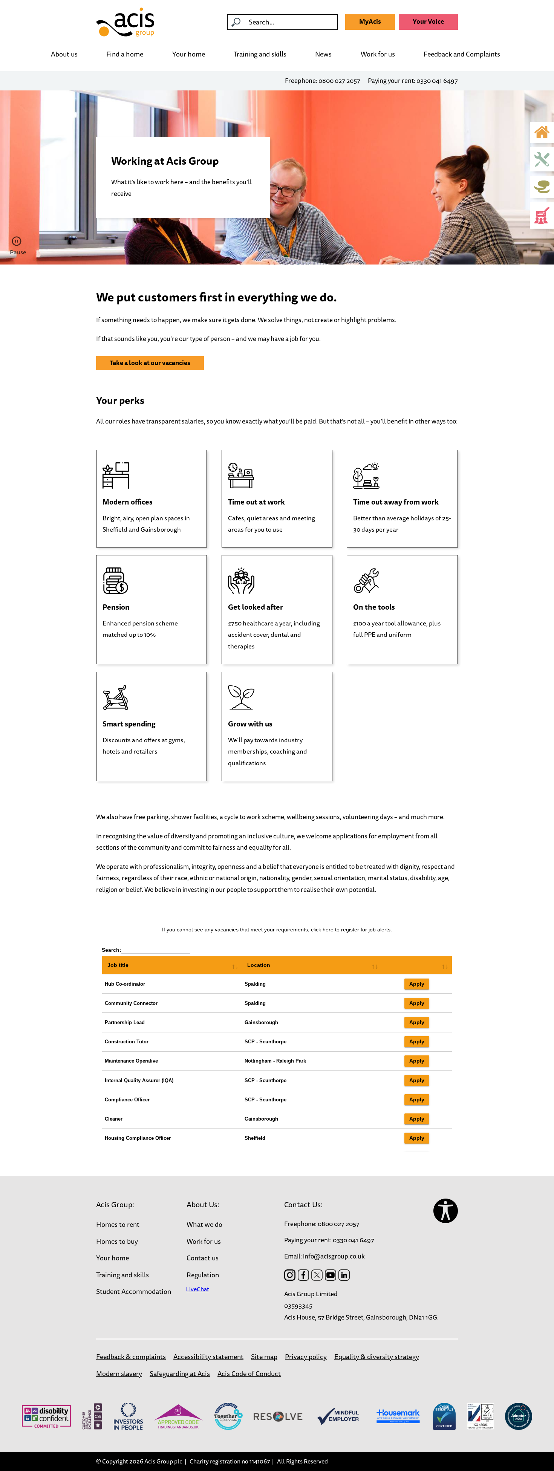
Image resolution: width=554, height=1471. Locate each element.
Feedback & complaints (131, 1356)
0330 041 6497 (437, 80)
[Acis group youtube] (330, 1275)
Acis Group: (115, 1204)
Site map (264, 1356)
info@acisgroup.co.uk (334, 1256)
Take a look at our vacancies (150, 363)
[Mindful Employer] (338, 1416)
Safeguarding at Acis (180, 1373)
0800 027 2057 (339, 80)
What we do (204, 1224)
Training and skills (260, 54)
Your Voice (428, 21)
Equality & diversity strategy (376, 1356)
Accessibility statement (208, 1356)
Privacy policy (306, 1356)
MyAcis (370, 21)
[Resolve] (278, 1416)
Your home (188, 54)
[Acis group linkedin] (344, 1275)
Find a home (124, 54)
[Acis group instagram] (289, 1275)
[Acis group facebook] (303, 1275)
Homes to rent (117, 1224)
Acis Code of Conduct (249, 1373)
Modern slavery (119, 1373)
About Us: (203, 1204)
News (323, 54)
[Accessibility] (445, 1211)
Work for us (378, 54)
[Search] (235, 22)
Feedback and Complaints (462, 54)
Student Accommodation (133, 1291)
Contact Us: (303, 1204)
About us (64, 54)
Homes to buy (117, 1241)
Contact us (203, 1257)
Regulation (203, 1274)
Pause (18, 252)
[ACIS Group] (125, 22)
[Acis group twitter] (317, 1275)
